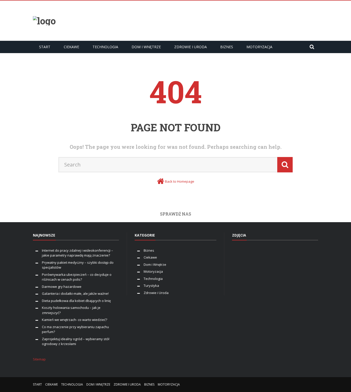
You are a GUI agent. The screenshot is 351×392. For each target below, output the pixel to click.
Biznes (226, 46)
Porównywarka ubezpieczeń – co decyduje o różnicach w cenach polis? (77, 277)
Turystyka (151, 285)
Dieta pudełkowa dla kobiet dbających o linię (76, 300)
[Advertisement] (224, 20)
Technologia (105, 46)
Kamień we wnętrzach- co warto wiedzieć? (74, 319)
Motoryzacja (259, 46)
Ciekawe (71, 46)
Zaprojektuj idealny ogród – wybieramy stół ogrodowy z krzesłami (75, 341)
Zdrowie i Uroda (190, 46)
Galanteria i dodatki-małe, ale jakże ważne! (75, 293)
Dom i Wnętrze (146, 46)
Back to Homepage (179, 181)
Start (44, 46)
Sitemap (39, 359)
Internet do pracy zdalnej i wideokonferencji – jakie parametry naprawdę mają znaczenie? (77, 253)
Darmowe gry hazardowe (61, 286)
